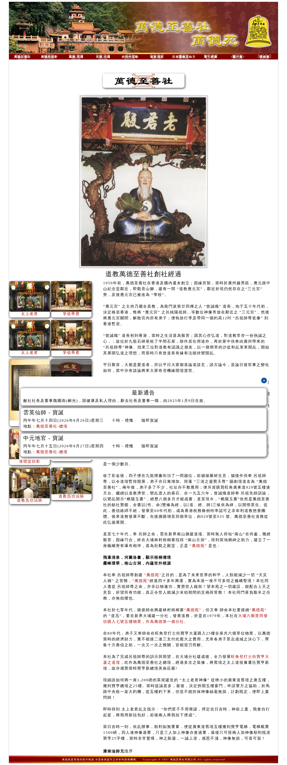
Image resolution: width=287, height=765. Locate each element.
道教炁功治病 (29, 500)
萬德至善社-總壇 (52, 426)
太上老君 (29, 314)
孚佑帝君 (71, 314)
